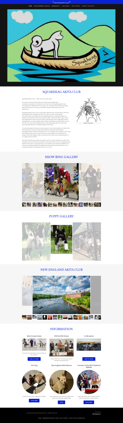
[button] (56, 6)
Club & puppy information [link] (77, 418)
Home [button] (39, 418)
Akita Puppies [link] (76, 6)
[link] (97, 414)
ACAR (61, 402)
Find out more (34, 359)
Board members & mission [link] (42, 6)
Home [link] (30, 6)
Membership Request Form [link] (50, 418)
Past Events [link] (66, 6)
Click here (34, 400)
